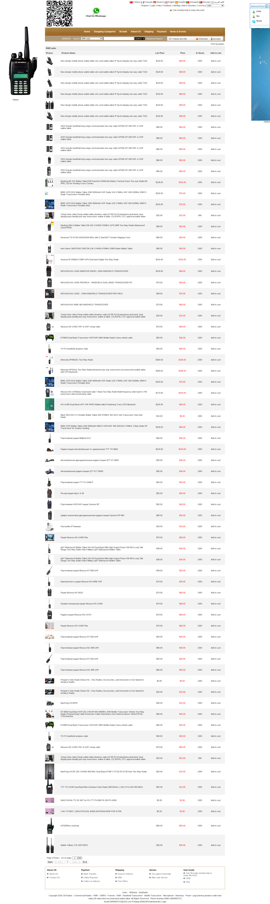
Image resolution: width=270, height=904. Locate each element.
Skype (259, 21)
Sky (258, 16)
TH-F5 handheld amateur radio (74, 349)
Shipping (148, 31)
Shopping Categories (105, 31)
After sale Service (160, 877)
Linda (258, 11)
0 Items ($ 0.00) (180, 39)
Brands (123, 31)
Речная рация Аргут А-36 (72, 493)
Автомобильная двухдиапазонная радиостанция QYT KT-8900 (90, 460)
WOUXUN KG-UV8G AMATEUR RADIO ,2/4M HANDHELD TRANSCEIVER (94, 271)
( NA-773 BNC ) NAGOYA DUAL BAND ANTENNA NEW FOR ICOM (91, 811)
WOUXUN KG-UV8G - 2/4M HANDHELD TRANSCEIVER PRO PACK (92, 293)
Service (152, 870)
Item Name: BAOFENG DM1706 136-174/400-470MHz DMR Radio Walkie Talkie (96, 248)
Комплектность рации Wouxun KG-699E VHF (81, 581)
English (171, 2)
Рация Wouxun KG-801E (72, 593)
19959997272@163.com (120, 902)
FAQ (188, 882)
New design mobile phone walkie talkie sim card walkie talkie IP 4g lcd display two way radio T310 (104, 61)
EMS (120, 877)
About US (136, 31)
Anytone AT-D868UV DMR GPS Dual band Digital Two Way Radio (90, 259)
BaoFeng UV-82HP (69, 703)
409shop (133, 892)
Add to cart (216, 61)
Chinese (137, 2)
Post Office (123, 881)
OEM (188, 878)
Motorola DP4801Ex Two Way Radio (77, 360)
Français (148, 2)
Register (145, 5)
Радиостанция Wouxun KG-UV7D (76, 615)
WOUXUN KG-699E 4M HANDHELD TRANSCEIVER (84, 304)
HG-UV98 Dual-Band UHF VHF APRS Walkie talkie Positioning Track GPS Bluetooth (98, 404)
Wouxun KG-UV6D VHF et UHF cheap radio (80, 327)
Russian (206, 2)
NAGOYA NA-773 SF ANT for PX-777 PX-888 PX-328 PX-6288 (88, 800)
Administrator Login (157, 902)
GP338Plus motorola (70, 826)
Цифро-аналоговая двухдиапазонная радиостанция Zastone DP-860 (92, 515)
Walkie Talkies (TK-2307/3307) (74, 845)
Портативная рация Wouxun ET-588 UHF (79, 570)
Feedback (167, 5)
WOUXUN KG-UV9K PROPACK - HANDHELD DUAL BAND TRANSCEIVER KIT (96, 282)
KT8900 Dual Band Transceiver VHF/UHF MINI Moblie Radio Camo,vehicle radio (96, 338)
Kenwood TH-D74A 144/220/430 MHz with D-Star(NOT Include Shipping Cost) (95, 237)
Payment (161, 31)
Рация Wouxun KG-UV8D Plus (74, 537)
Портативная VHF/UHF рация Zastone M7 (80, 504)
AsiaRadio (143, 892)
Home (87, 31)
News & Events (178, 31)
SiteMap (176, 5)
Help (159, 5)
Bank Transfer (90, 874)
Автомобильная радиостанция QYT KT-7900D (82, 471)
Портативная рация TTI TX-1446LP (77, 482)
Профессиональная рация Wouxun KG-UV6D (82, 604)
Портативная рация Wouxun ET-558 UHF (79, 637)
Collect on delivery (92, 881)
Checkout (203, 39)
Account (216, 39)
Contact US (54, 877)
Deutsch (160, 2)
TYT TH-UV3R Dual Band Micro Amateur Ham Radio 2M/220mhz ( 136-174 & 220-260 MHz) (102, 787)
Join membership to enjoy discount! (188, 10)
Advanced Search (154, 39)
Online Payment (91, 877)
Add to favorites (189, 5)
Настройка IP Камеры (71, 526)
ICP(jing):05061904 (140, 902)
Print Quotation (217, 44)
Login (152, 5)
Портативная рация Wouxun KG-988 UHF (80, 648)
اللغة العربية (219, 2)
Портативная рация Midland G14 (76, 438)
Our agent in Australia (161, 874)
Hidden (15, 100)
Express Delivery (125, 874)
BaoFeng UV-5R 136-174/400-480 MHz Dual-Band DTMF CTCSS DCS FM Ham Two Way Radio (104, 771)
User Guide (188, 870)
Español (182, 2)
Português (194, 2)
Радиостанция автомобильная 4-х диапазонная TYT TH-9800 (89, 449)
